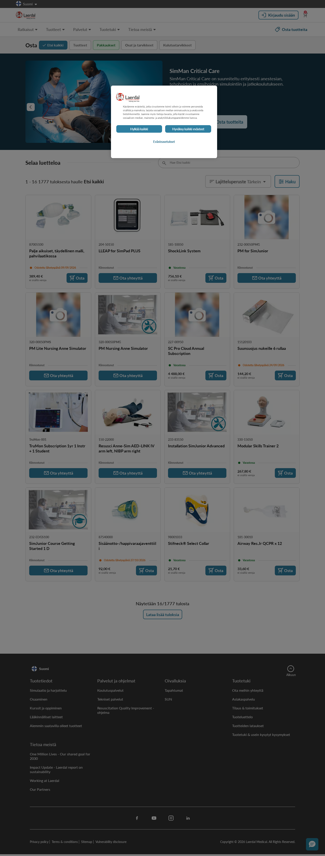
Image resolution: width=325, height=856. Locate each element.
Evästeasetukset (164, 141)
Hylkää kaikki (139, 129)
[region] (164, 122)
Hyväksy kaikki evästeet (188, 129)
